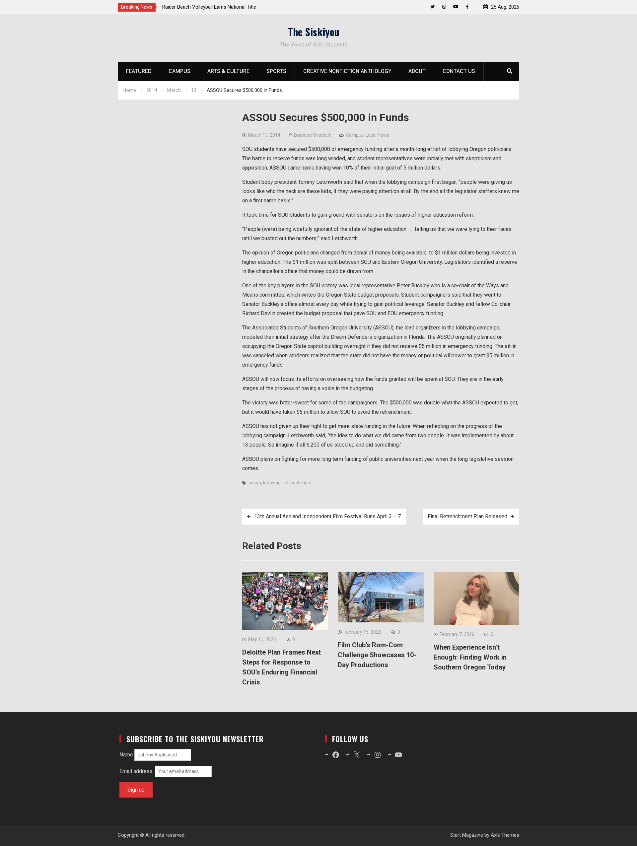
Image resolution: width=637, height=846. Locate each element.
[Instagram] (444, 7)
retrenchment (297, 482)
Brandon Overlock (312, 135)
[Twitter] (432, 7)
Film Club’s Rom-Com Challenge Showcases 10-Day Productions (377, 655)
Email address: (137, 771)
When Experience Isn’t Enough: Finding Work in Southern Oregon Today (470, 657)
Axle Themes (505, 835)
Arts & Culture (228, 71)
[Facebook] (467, 7)
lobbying (272, 482)
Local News (377, 135)
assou (254, 482)
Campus (179, 71)
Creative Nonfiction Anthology (347, 71)
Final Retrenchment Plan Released (467, 516)
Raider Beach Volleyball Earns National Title (209, 7)
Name (126, 754)
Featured (139, 71)
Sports (276, 71)
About (417, 71)
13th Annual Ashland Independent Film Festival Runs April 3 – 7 (327, 516)
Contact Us (459, 71)
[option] (222, 7)
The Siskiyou (313, 31)
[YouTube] (455, 7)
